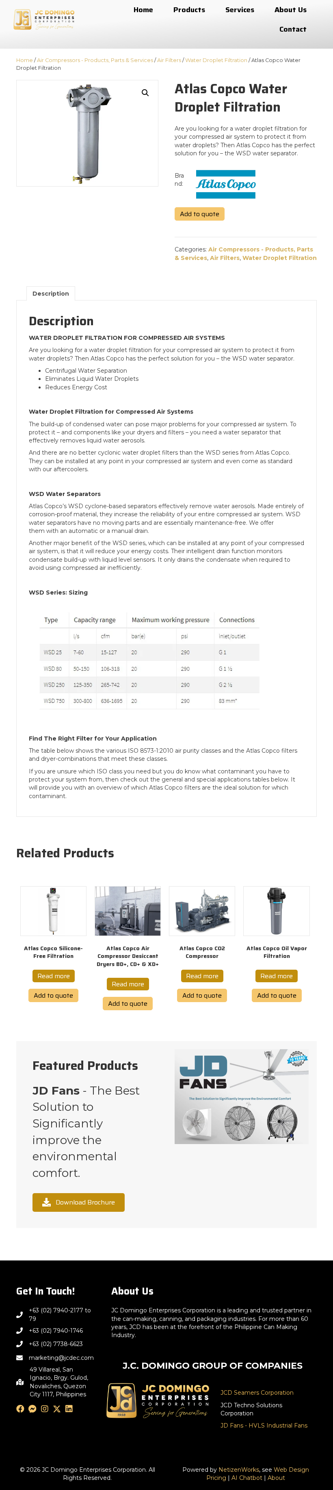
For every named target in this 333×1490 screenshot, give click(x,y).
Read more (53, 976)
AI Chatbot (246, 1477)
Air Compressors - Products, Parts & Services (95, 60)
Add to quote (199, 214)
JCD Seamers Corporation (257, 1392)
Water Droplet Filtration (216, 60)
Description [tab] (50, 293)
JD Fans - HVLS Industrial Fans (264, 1425)
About (276, 1477)
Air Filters (169, 60)
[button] (145, 93)
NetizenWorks (238, 1469)
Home (24, 60)
